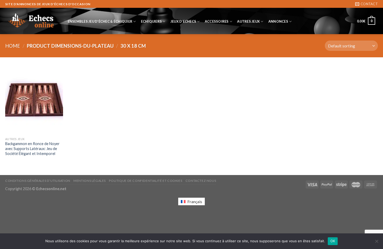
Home (12, 46)
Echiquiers (151, 21)
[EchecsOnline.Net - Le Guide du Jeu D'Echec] (31, 21)
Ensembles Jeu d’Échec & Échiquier (100, 21)
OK (332, 241)
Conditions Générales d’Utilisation (37, 181)
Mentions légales (89, 181)
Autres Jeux (248, 21)
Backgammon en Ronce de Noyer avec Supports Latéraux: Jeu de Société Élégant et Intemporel (32, 148)
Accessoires (217, 21)
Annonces (278, 21)
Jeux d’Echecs (183, 21)
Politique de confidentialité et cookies (145, 181)
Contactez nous (201, 181)
